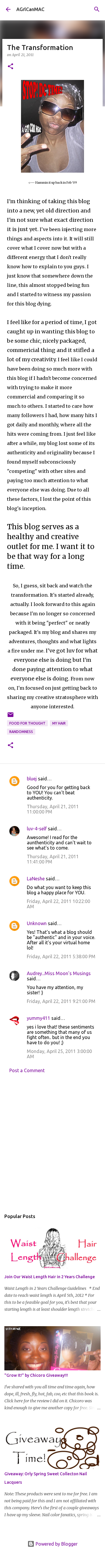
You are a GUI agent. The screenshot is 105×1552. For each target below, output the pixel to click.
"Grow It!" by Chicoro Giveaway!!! (36, 1375)
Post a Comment (27, 1070)
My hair (59, 723)
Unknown (37, 923)
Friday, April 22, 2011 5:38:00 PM (61, 956)
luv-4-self (37, 828)
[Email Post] (10, 717)
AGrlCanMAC (30, 9)
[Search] (96, 9)
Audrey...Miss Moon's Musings (59, 973)
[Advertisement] (52, 1143)
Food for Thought (27, 723)
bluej (32, 778)
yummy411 (38, 1018)
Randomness (21, 732)
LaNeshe (36, 878)
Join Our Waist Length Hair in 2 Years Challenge (49, 1276)
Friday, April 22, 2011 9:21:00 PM (61, 1001)
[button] (10, 67)
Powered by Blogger (56, 1543)
